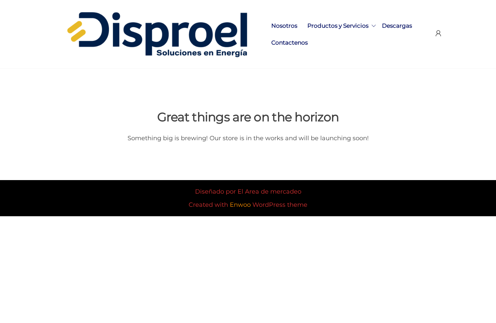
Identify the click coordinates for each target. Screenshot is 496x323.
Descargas (397, 25)
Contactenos (289, 42)
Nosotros (284, 25)
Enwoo (240, 204)
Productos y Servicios (337, 25)
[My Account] (438, 33)
